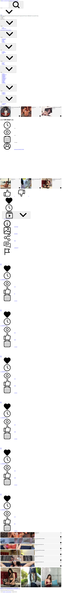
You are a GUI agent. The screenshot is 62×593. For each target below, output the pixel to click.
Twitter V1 (3, 92)
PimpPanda (3, 76)
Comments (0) (16, 247)
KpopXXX (3, 79)
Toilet (3, 63)
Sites (1, 72)
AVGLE (3, 104)
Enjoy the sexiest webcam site (15, 107)
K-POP (3, 41)
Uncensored (4, 52)
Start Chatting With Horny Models (40, 538)
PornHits (3, 82)
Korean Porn (4, 38)
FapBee (3, 81)
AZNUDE (3, 78)
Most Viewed (4, 28)
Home (1, 588)
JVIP (3, 53)
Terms (8, 588)
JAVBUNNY (4, 103)
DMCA (10, 588)
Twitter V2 (3, 93)
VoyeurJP (3, 64)
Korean (2, 37)
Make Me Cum (34, 107)
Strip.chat (12, 108)
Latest (3, 27)
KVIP (3, 40)
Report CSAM (18, 588)
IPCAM (3, 62)
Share (15, 240)
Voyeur (2, 61)
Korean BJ (3, 39)
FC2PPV (3, 51)
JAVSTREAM (4, 74)
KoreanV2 (3, 42)
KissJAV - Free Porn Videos (7, 591)
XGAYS (3, 77)
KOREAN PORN (21, 149)
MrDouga (3, 75)
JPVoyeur (3, 80)
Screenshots (16, 233)
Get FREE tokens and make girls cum (56, 108)
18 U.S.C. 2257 (13, 588)
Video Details (16, 226)
